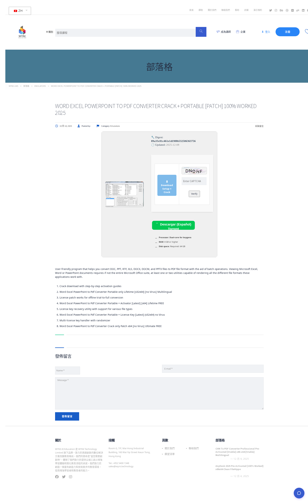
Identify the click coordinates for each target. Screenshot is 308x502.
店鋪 (246, 10)
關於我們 (212, 10)
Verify (194, 193)
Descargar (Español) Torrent (175, 226)
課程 (201, 10)
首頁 (191, 10)
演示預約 (257, 10)
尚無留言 (259, 126)
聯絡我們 (225, 10)
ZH (20, 10)
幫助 (237, 10)
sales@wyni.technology (121, 466)
